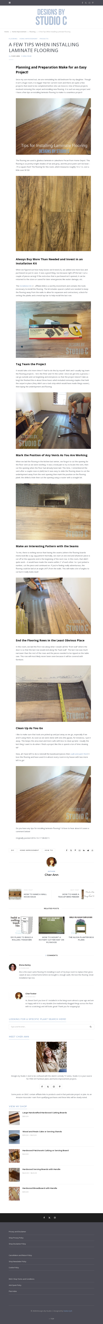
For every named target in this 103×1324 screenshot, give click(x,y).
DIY (12, 850)
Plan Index (13, 1291)
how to (49, 850)
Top (52, 1319)
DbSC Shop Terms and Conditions (21, 1279)
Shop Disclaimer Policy (17, 1244)
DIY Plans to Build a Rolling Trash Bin (22, 938)
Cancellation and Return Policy (20, 1255)
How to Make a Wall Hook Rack (35, 895)
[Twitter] (6, 80)
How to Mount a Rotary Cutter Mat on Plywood (51, 940)
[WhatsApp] (6, 112)
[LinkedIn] (6, 100)
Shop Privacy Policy (16, 1238)
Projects (44, 39)
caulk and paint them (79, 754)
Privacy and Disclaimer (17, 1231)
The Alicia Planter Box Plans (81, 938)
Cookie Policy (14, 1267)
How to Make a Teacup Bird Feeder (68, 895)
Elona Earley (25, 965)
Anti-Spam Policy (15, 1285)
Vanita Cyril (68, 1311)
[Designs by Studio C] (51, 16)
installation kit (25, 286)
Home (6, 32)
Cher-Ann (15, 56)
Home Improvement (19, 32)
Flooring (32, 32)
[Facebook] (6, 74)
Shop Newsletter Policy (17, 1261)
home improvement (29, 850)
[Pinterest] (6, 87)
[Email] (6, 93)
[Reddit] (6, 106)
